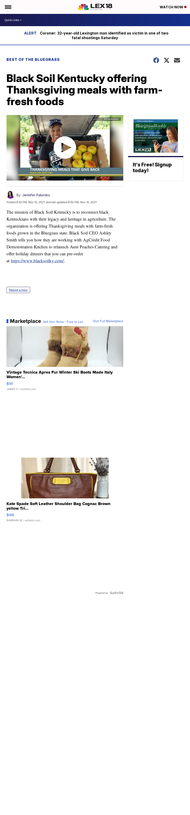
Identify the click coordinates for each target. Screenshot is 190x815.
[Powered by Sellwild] (116, 592)
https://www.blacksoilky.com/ (37, 260)
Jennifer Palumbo (36, 195)
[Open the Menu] (7, 7)
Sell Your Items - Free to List (63, 321)
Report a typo (18, 290)
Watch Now (172, 7)
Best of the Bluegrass (33, 59)
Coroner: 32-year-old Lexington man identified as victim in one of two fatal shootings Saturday (104, 35)
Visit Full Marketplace (108, 321)
